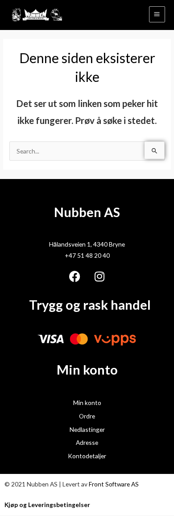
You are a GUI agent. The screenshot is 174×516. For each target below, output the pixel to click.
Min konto (87, 402)
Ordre (87, 416)
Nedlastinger (87, 429)
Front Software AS (114, 484)
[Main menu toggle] (157, 14)
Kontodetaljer (87, 456)
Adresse (87, 442)
